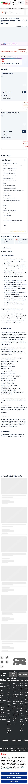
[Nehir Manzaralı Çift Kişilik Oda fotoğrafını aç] (14, 124)
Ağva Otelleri (21, 8)
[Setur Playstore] (20, 665)
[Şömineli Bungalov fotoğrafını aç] (14, 85)
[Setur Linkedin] (2, 668)
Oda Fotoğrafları (8, 92)
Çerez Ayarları (3, 719)
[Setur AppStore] (20, 661)
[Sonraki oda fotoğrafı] (24, 85)
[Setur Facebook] (7, 659)
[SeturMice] (5, 740)
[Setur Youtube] (2, 663)
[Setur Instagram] (2, 659)
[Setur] (6, 3)
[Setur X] (7, 663)
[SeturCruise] (16, 740)
